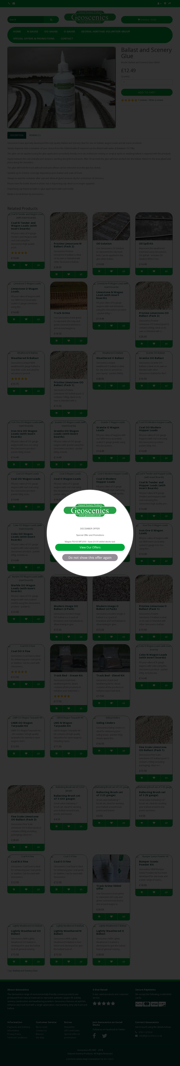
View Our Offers (90, 547)
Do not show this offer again (89, 557)
